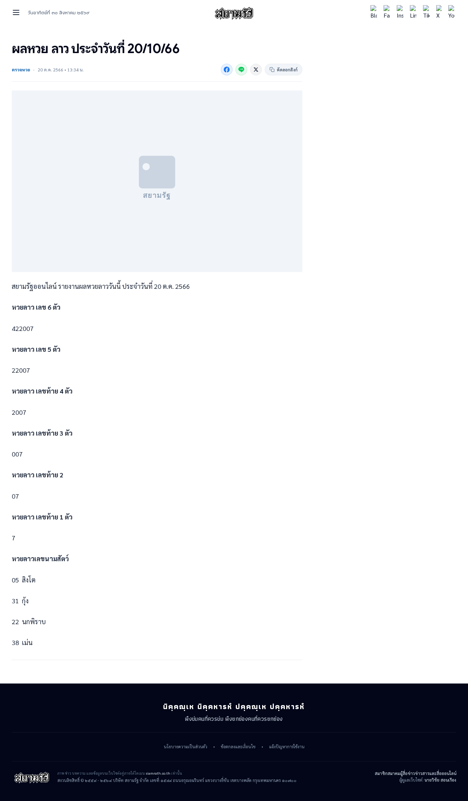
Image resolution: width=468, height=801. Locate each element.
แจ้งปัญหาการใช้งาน (287, 746)
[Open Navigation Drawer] (16, 12)
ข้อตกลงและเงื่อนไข (238, 746)
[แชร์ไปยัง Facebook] (227, 69)
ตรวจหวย (21, 69)
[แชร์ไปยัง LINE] (241, 69)
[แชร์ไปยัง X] (256, 69)
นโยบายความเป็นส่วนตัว (185, 746)
